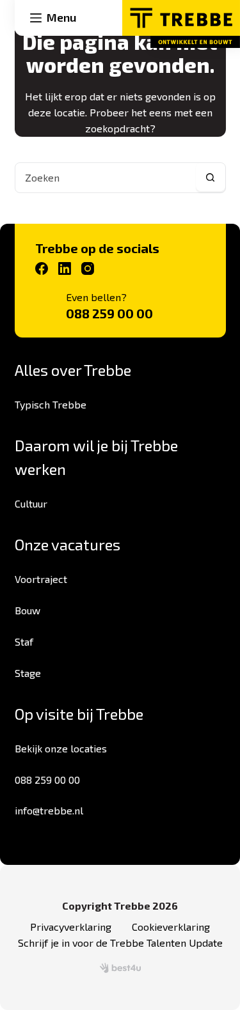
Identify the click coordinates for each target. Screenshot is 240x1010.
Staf (24, 641)
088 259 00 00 (109, 313)
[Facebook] (41, 268)
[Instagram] (87, 268)
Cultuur (31, 503)
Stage (28, 673)
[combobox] (105, 177)
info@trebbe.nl (49, 810)
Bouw (27, 610)
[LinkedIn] (64, 268)
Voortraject (41, 579)
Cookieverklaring (171, 927)
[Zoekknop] (210, 177)
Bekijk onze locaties (61, 748)
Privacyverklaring (70, 927)
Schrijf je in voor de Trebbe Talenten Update (120, 942)
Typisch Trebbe (50, 404)
